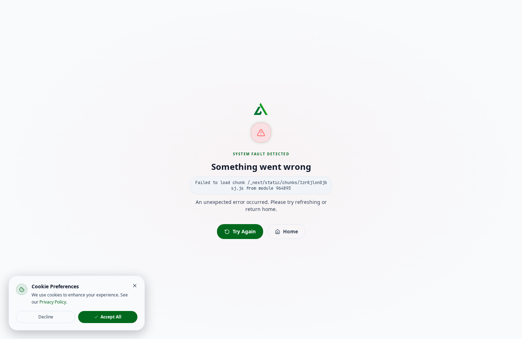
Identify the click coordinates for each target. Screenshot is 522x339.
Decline (45, 317)
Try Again (244, 231)
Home (290, 231)
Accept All (110, 317)
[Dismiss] (134, 285)
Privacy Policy (52, 302)
